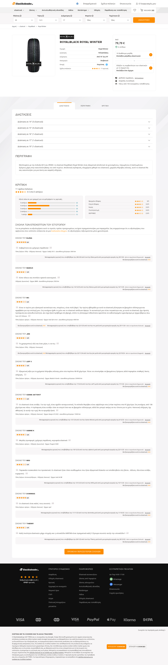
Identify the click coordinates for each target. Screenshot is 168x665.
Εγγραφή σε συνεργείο (58, 586)
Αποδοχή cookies (116, 646)
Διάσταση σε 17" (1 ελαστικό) (30, 140)
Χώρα (51, 598)
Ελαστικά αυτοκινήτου (88, 574)
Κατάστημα (82, 10)
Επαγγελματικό (89, 3)
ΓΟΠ (50, 594)
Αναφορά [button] (147, 257)
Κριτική (105, 106)
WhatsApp (117, 579)
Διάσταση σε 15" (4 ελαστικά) (30, 128)
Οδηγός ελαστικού (56, 578)
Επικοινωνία (125, 3)
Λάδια (70, 10)
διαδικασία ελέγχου (59, 231)
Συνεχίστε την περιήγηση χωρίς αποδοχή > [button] (152, 630)
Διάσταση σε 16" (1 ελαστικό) (30, 134)
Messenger (117, 584)
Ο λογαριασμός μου (147, 3)
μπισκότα (52, 606)
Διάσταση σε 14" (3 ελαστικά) (30, 121)
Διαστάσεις (64, 106)
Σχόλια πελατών (108, 3)
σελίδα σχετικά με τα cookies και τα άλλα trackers (47, 652)
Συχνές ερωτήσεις (116, 593)
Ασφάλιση (53, 574)
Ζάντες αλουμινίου (86, 582)
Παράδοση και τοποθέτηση (116, 10)
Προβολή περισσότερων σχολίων (83, 552)
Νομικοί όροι (54, 590)
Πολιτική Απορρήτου (57, 602)
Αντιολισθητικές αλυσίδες (53, 10)
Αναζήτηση (144, 20)
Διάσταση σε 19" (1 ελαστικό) (30, 146)
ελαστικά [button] (18, 10)
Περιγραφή (85, 106)
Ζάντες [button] (32, 10)
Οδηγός (97, 10)
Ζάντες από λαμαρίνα (87, 578)
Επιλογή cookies (137, 646)
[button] (49, 203)
